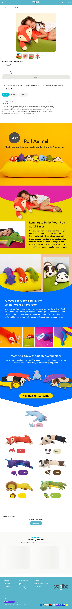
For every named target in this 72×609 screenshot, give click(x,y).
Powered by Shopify (22, 604)
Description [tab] (5, 94)
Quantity (3, 70)
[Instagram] (5, 599)
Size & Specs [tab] (14, 94)
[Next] (53, 32)
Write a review (36, 523)
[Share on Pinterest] (11, 89)
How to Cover (37, 586)
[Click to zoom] (53, 15)
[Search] (63, 2)
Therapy (36, 584)
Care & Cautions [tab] (23, 94)
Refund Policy (22, 588)
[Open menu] (2, 2)
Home (5, 7)
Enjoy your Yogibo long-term (41, 583)
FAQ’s (20, 583)
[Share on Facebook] (6, 89)
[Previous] (18, 32)
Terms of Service (23, 586)
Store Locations (7, 586)
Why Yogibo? (7, 583)
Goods (9, 7)
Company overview (8, 584)
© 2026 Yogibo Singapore (10, 604)
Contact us (21, 584)
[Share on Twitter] (9, 89)
